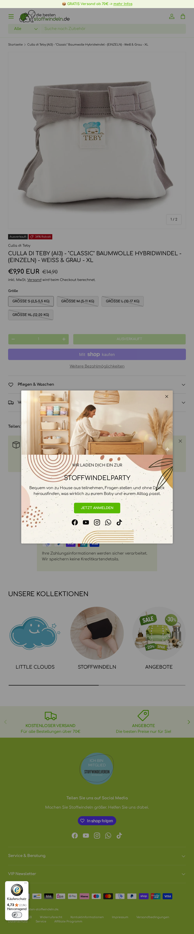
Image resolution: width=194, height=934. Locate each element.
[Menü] (25, 884)
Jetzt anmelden (97, 508)
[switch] (17, 915)
